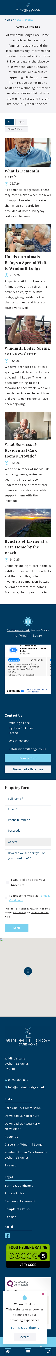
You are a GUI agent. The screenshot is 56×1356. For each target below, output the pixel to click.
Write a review (33, 690)
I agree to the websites (29, 898)
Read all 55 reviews (36, 691)
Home (8, 19)
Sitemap (10, 1165)
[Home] (8, 1351)
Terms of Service (40, 912)
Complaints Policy (17, 1209)
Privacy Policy (19, 912)
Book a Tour (28, 758)
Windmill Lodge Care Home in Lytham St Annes (26, 1155)
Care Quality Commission (23, 1108)
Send (16, 928)
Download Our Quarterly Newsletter (22, 1126)
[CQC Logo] (17, 1286)
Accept (25, 1337)
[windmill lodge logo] (28, 7)
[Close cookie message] (43, 1294)
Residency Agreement (20, 1201)
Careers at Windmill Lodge (24, 1144)
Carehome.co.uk (18, 630)
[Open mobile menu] (28, 1351)
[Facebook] (7, 1237)
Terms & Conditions (19, 1185)
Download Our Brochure (22, 1116)
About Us (11, 1136)
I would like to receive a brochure (28, 882)
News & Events (24, 19)
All (9, 121)
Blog (21, 121)
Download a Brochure (28, 769)
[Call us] (48, 1351)
